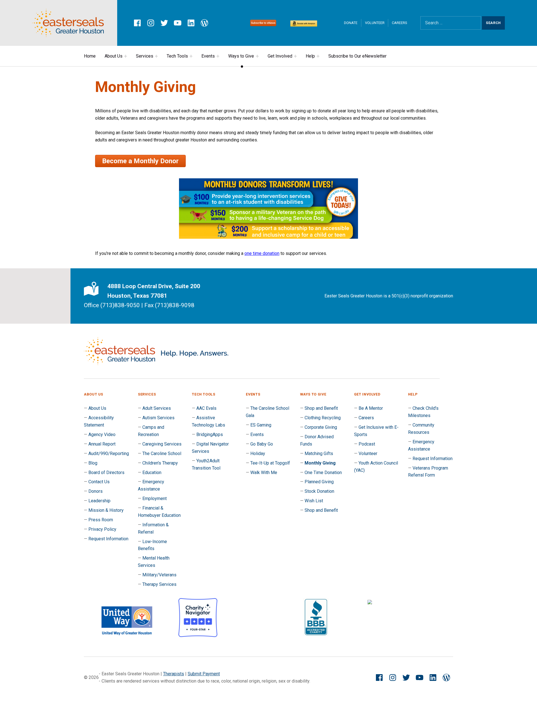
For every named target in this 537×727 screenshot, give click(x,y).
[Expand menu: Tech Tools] (191, 56)
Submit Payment (204, 673)
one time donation (261, 253)
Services (144, 56)
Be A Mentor (371, 408)
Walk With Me (263, 472)
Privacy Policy (102, 529)
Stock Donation (319, 491)
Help (310, 56)
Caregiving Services (162, 444)
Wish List (314, 500)
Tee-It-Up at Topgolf (270, 463)
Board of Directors (106, 472)
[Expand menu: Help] (318, 56)
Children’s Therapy (160, 463)
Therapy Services (159, 584)
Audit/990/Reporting (108, 453)
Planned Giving (319, 481)
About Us (114, 56)
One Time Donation (323, 472)
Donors (95, 491)
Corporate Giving (321, 427)
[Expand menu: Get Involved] (295, 56)
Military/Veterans (159, 574)
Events (208, 56)
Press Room (100, 519)
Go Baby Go (261, 444)
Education (151, 472)
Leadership (99, 500)
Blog (92, 463)
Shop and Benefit (321, 408)
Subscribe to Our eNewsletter (357, 56)
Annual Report (102, 444)
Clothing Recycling (323, 417)
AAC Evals (206, 408)
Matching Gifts (319, 453)
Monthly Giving (320, 463)
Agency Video (102, 434)
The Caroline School (161, 453)
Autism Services (158, 417)
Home (90, 56)
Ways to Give (241, 56)
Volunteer (375, 23)
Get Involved (280, 56)
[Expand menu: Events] (217, 56)
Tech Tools (177, 56)
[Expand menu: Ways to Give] (257, 56)
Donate (350, 23)
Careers (399, 23)
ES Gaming (260, 425)
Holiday (257, 453)
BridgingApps (209, 434)
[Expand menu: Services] (156, 56)
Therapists (173, 673)
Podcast (367, 444)
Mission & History (106, 510)
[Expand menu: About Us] (125, 56)
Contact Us (99, 481)
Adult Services (156, 408)
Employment (154, 498)
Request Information (108, 538)
